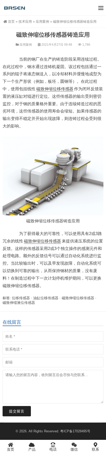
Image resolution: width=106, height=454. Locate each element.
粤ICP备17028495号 (75, 431)
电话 (53, 449)
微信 (74, 449)
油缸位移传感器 (45, 298)
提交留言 (16, 411)
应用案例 (42, 21)
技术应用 (25, 21)
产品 (32, 449)
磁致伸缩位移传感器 (54, 89)
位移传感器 (53, 221)
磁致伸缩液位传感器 (19, 303)
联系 (95, 449)
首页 (11, 21)
